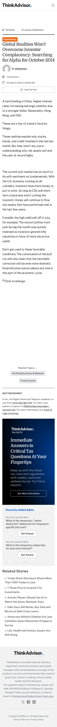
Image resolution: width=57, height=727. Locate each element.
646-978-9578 (12, 688)
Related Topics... (27, 368)
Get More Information (29, 493)
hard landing (13, 101)
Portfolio (10, 30)
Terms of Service (21, 719)
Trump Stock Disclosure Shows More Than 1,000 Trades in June (28, 580)
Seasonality (35, 110)
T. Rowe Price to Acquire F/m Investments (23, 590)
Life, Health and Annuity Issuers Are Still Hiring (27, 632)
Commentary (10, 39)
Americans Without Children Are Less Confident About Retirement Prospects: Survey (28, 621)
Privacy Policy (37, 719)
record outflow (33, 222)
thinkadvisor (21, 68)
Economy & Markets (32, 30)
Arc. (27, 716)
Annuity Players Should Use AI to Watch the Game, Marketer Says (26, 599)
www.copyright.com (22, 402)
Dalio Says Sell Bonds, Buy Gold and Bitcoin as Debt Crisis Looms (28, 609)
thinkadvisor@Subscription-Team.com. (33, 696)
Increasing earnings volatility (28, 106)
